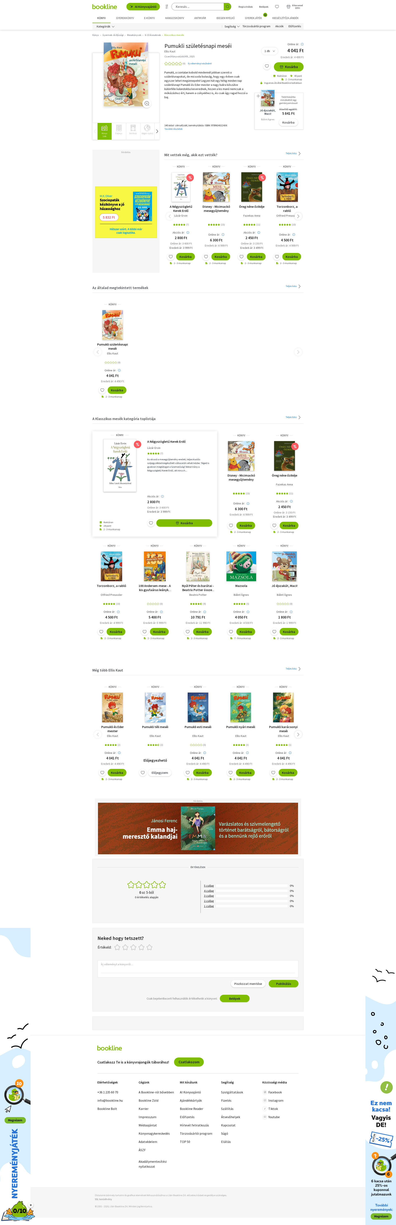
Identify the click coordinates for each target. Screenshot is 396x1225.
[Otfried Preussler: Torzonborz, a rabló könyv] (287, 187)
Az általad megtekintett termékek (120, 287)
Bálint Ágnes (241, 595)
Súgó (224, 1133)
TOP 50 (185, 1142)
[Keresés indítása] (227, 6)
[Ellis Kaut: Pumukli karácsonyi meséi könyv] (283, 707)
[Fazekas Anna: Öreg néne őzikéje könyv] (251, 187)
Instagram (275, 1100)
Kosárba (291, 66)
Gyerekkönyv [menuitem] (125, 18)
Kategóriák (103, 26)
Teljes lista (291, 153)
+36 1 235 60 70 (107, 1092)
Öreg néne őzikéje (251, 206)
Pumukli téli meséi (155, 727)
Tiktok (273, 1109)
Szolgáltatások (232, 1092)
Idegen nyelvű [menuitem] (226, 18)
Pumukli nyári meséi (240, 727)
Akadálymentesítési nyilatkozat (153, 1163)
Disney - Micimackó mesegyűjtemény (216, 208)
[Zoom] (146, 103)
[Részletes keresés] (167, 6)
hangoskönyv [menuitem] (174, 18)
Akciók (279, 26)
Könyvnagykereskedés (154, 1133)
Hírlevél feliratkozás (194, 1125)
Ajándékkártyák (191, 1100)
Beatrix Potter (198, 595)
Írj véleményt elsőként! (200, 63)
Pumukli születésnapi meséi (112, 346)
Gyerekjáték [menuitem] (255, 16)
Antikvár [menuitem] (200, 18)
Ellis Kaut (112, 353)
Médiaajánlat (148, 1125)
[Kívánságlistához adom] (267, 66)
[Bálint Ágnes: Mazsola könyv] (241, 566)
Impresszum (147, 1117)
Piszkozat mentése (248, 984)
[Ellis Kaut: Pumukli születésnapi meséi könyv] (126, 74)
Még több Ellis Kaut (107, 670)
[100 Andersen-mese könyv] (155, 566)
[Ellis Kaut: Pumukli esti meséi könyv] (198, 707)
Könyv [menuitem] (101, 18)
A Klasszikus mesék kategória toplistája (124, 418)
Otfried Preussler (287, 215)
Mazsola (241, 586)
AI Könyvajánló (146, 7)
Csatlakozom (189, 1062)
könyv (181, 166)
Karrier (143, 1109)
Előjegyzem (160, 773)
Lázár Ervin (180, 215)
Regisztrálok (246, 6)
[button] (156, 131)
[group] (104, 131)
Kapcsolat (228, 1125)
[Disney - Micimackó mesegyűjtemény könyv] (216, 187)
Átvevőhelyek (230, 1117)
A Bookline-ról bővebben (156, 1092)
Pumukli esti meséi (198, 727)
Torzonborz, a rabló (287, 208)
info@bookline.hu (110, 1100)
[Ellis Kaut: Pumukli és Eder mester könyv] (112, 707)
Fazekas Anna (251, 215)
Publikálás (283, 984)
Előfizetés (295, 26)
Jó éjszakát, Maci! (284, 586)
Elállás (226, 1142)
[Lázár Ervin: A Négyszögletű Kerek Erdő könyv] (181, 187)
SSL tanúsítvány (103, 1199)
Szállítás (227, 1109)
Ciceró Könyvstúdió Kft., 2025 (179, 56)
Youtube (274, 1117)
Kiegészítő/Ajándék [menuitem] (285, 18)
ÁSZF (142, 1150)
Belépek (263, 6)
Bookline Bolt (107, 1109)
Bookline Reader (191, 1109)
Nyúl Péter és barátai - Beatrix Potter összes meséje (198, 588)
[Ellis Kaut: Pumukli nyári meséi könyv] (240, 707)
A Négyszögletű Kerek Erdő (181, 208)
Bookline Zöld (148, 1100)
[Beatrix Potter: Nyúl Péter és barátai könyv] (198, 566)
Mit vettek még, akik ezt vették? (190, 154)
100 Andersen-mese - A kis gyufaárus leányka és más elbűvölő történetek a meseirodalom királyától (155, 588)
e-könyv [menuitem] (149, 18)
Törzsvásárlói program (256, 26)
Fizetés (226, 1100)
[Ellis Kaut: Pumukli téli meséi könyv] (155, 707)
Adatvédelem (148, 1142)
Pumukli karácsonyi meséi (283, 729)
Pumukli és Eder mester (112, 729)
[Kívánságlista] (277, 6)
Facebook (275, 1092)
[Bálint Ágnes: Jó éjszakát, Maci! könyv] (284, 566)
